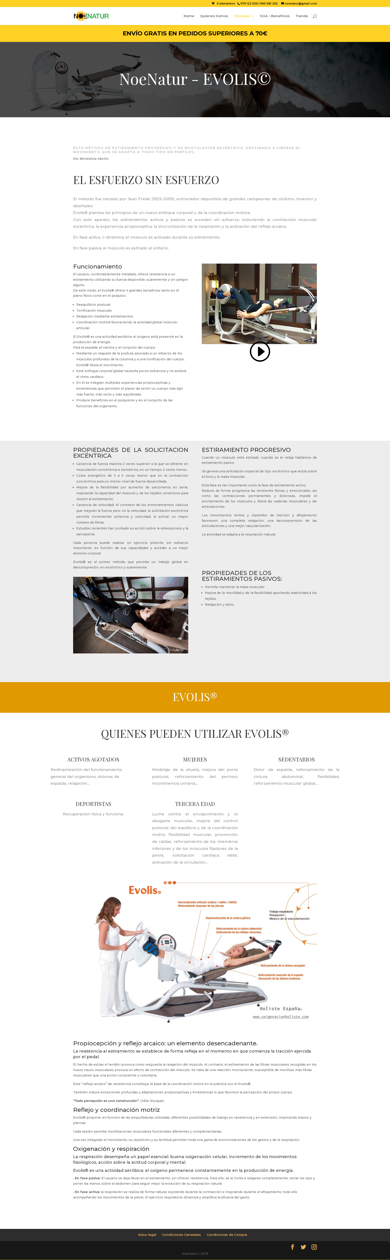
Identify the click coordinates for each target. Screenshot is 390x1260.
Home (189, 16)
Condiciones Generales (181, 1235)
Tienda (301, 16)
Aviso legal (147, 1235)
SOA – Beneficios (275, 16)
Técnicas (241, 16)
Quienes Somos (214, 16)
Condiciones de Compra (227, 1235)
